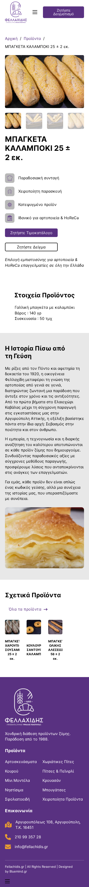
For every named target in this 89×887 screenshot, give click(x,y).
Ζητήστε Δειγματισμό (63, 12)
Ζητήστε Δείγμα (31, 247)
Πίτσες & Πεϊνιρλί (58, 771)
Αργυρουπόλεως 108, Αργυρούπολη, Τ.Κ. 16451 (47, 825)
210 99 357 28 (28, 837)
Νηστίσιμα (14, 789)
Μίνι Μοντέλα (17, 780)
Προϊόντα (32, 38)
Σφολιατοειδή (17, 799)
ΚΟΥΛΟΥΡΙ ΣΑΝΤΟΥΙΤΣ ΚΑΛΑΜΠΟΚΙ (37, 650)
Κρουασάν (51, 780)
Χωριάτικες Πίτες (58, 761)
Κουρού (11, 771)
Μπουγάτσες (54, 789)
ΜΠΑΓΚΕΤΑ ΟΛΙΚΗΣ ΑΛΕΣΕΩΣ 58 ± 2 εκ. (57, 649)
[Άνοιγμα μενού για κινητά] (35, 12)
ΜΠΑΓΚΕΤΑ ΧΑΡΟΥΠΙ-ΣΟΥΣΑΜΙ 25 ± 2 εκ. (14, 649)
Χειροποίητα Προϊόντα (62, 799)
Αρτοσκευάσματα (21, 761)
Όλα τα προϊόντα (25, 609)
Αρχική (11, 38)
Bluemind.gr (18, 871)
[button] (77, 61)
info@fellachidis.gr (31, 846)
